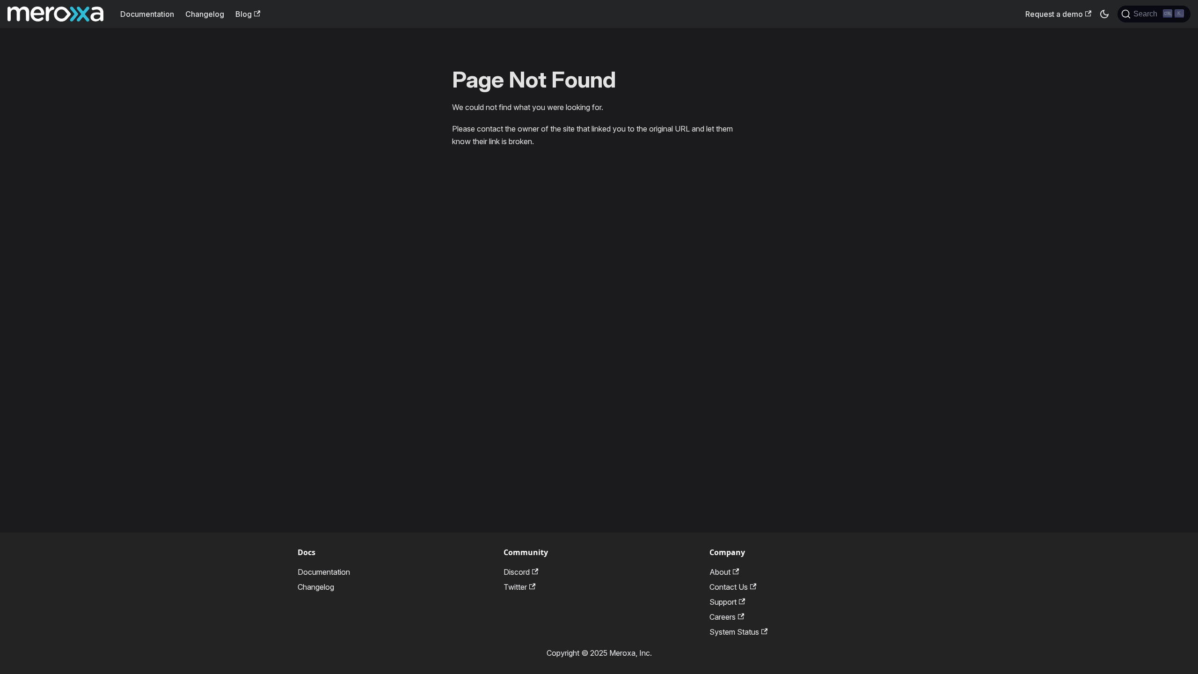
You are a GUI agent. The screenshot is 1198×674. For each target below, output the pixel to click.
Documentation (147, 14)
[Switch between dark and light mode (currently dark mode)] (1104, 14)
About (719, 572)
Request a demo (1054, 14)
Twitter (515, 587)
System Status (734, 632)
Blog (243, 14)
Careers (722, 617)
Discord (517, 572)
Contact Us (728, 587)
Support (723, 602)
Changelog (204, 14)
